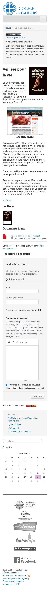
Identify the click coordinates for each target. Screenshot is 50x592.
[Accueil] (20, 7)
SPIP (18, 584)
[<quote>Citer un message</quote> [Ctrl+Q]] (21, 342)
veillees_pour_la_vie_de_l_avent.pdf (25, 235)
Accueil (8, 27)
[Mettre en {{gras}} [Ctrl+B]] (9, 342)
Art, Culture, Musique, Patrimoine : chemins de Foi (23, 419)
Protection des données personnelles (13, 582)
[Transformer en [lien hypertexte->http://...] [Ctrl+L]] (17, 342)
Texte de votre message (17, 318)
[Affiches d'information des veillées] (7, 217)
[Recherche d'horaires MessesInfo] (25, 537)
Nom (8, 287)
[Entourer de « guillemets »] (26, 342)
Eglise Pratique (14, 424)
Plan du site (8, 575)
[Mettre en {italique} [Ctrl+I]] (13, 342)
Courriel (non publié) (15, 297)
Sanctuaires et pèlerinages (19, 431)
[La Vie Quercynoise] (25, 548)
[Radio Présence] (25, 526)
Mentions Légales (20, 578)
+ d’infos (7, 200)
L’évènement (13, 428)
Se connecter (20, 575)
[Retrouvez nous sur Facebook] (25, 559)
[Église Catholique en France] (25, 504)
